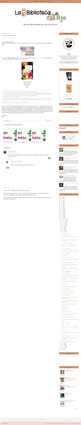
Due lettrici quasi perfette (65, 369)
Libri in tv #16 (64, 255)
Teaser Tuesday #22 (65, 322)
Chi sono (69, 62)
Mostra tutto (77, 408)
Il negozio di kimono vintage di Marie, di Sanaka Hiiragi (70, 387)
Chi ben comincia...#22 (66, 257)
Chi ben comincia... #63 (36, 142)
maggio (63, 230)
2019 (62, 208)
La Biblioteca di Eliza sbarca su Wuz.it (69, 286)
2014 (62, 216)
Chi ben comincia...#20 (66, 311)
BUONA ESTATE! (68, 401)
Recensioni (35, 1)
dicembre (63, 219)
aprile (63, 343)
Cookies (48, 1)
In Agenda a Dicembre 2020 (69, 175)
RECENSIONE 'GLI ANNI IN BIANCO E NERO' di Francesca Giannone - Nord (70, 379)
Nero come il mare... (68, 394)
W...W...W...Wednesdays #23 (67, 291)
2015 (62, 214)
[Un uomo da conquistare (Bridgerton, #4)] (69, 80)
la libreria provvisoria (64, 385)
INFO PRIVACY (7, 187)
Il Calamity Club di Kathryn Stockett (70, 371)
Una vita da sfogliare (64, 377)
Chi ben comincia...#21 (66, 288)
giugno (63, 229)
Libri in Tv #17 (64, 232)
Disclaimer (42, 1)
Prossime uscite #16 (65, 324)
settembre (64, 224)
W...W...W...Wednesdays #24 (67, 262)
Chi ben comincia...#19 (66, 335)
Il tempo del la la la (69, 94)
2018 (62, 209)
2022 (62, 203)
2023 (62, 201)
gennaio (63, 347)
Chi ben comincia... (6, 33)
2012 (62, 349)
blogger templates (76, 423)
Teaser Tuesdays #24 (65, 271)
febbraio (63, 346)
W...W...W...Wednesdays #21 (67, 341)
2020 (62, 206)
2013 (62, 217)
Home (30, 1)
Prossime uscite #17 (65, 307)
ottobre (63, 222)
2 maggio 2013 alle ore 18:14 (13, 153)
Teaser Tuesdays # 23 (65, 295)
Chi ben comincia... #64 (22, 142)
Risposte (9, 158)
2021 (62, 205)
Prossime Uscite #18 (65, 273)
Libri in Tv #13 (64, 330)
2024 (62, 200)
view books (74, 141)
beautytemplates (64, 423)
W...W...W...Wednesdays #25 (67, 243)
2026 (62, 197)
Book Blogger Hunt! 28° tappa (67, 293)
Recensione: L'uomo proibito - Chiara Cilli (69, 275)
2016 (62, 213)
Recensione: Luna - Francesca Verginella (69, 250)
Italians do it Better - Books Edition (67, 400)
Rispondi (8, 167)
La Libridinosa (12, 151)
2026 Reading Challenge (69, 134)
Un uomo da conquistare (69, 81)
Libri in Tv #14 (64, 309)
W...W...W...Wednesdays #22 (67, 317)
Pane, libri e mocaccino (65, 393)
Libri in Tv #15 (64, 284)
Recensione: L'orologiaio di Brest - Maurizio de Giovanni (71, 167)
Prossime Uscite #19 (65, 253)
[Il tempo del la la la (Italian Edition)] (69, 92)
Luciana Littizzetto (69, 95)
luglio (63, 227)
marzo (63, 344)
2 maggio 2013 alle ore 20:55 (15, 163)
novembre (64, 221)
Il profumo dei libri (40, 58)
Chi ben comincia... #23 (66, 234)
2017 (62, 211)
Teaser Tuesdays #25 (65, 248)
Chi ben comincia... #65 (8, 142)
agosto (63, 225)
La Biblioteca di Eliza (6, 38)
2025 (62, 198)
